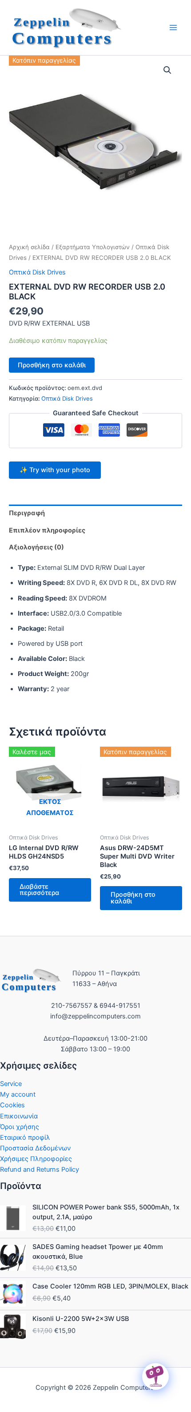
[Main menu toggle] (173, 27)
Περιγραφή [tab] (27, 513)
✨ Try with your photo (55, 470)
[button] (167, 70)
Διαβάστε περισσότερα (39, 890)
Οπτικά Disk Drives (37, 272)
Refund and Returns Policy (39, 1169)
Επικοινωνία (19, 1116)
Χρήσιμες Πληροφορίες (36, 1159)
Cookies (12, 1105)
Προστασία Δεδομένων (35, 1148)
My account (18, 1094)
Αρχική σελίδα (29, 247)
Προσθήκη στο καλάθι (52, 365)
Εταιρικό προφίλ (25, 1138)
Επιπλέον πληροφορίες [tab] (47, 530)
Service (11, 1084)
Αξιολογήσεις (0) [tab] (36, 547)
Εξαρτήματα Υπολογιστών (93, 247)
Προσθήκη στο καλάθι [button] (133, 898)
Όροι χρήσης (19, 1127)
